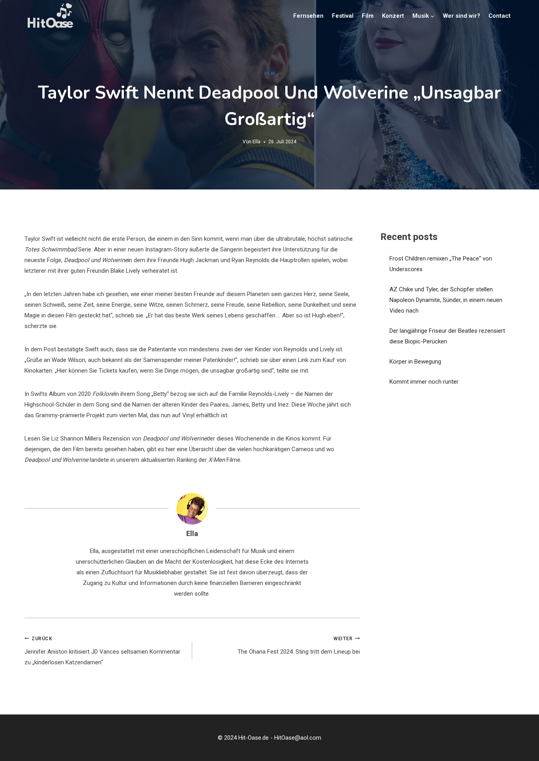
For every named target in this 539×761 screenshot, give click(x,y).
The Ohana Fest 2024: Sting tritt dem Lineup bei (299, 646)
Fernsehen (308, 15)
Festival (343, 15)
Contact (499, 15)
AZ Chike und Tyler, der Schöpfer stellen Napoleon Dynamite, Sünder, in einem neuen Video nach (445, 300)
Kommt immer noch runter (424, 381)
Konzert (393, 15)
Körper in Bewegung (415, 361)
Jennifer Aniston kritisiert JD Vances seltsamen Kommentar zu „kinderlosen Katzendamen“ (102, 651)
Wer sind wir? (461, 15)
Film (368, 15)
